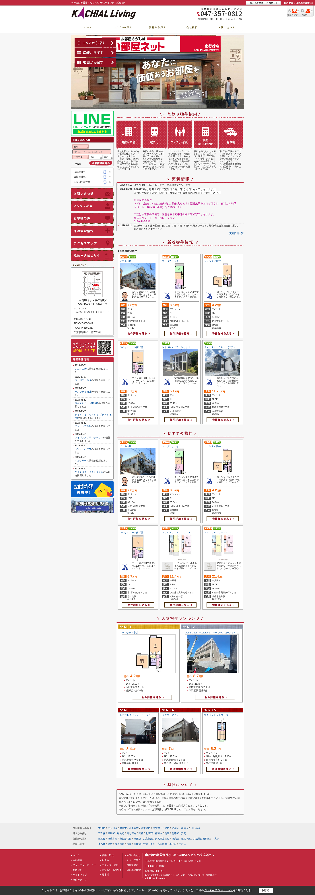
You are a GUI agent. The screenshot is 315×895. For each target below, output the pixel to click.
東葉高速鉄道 (162, 838)
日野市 (165, 828)
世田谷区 (195, 828)
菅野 (145, 843)
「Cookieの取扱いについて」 (218, 890)
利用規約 (77, 870)
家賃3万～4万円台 (111, 870)
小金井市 (134, 828)
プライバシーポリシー (84, 865)
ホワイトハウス (83, 449)
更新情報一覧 (236, 233)
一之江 (182, 843)
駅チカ (105, 860)
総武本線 (186, 838)
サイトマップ (80, 874)
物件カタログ (80, 879)
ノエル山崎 (125, 261)
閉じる (265, 890)
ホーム (76, 855)
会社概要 (77, 860)
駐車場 (105, 874)
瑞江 (167, 833)
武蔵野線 (148, 838)
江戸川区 (112, 828)
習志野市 (145, 828)
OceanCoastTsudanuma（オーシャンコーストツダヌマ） (215, 632)
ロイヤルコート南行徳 (131, 347)
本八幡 (101, 843)
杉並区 (175, 828)
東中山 (172, 843)
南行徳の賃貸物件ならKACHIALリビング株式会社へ (179, 854)
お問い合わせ (134, 855)
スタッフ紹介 (134, 860)
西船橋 (137, 843)
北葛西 (149, 833)
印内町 (120, 833)
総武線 (101, 838)
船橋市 (123, 828)
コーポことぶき (170, 261)
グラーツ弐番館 (83, 426)
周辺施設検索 (134, 870)
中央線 (215, 838)
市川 (152, 843)
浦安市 (156, 828)
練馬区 (184, 828)
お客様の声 (132, 865)
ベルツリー (81, 460)
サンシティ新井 (212, 261)
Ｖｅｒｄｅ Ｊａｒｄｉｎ (176, 532)
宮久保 (101, 833)
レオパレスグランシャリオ (176, 347)
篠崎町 (111, 833)
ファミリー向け (110, 865)
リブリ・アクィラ (171, 715)
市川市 (101, 828)
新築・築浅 (108, 855)
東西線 (137, 838)
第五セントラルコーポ (216, 715)
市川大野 (119, 843)
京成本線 (112, 838)
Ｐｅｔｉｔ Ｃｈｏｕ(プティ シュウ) (224, 347)
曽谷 (141, 833)
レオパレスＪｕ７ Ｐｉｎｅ (135, 715)
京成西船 (162, 843)
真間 (183, 833)
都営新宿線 (125, 838)
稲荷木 (158, 833)
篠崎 (110, 843)
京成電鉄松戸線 (201, 838)
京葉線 (175, 838)
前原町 (175, 833)
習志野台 (131, 833)
